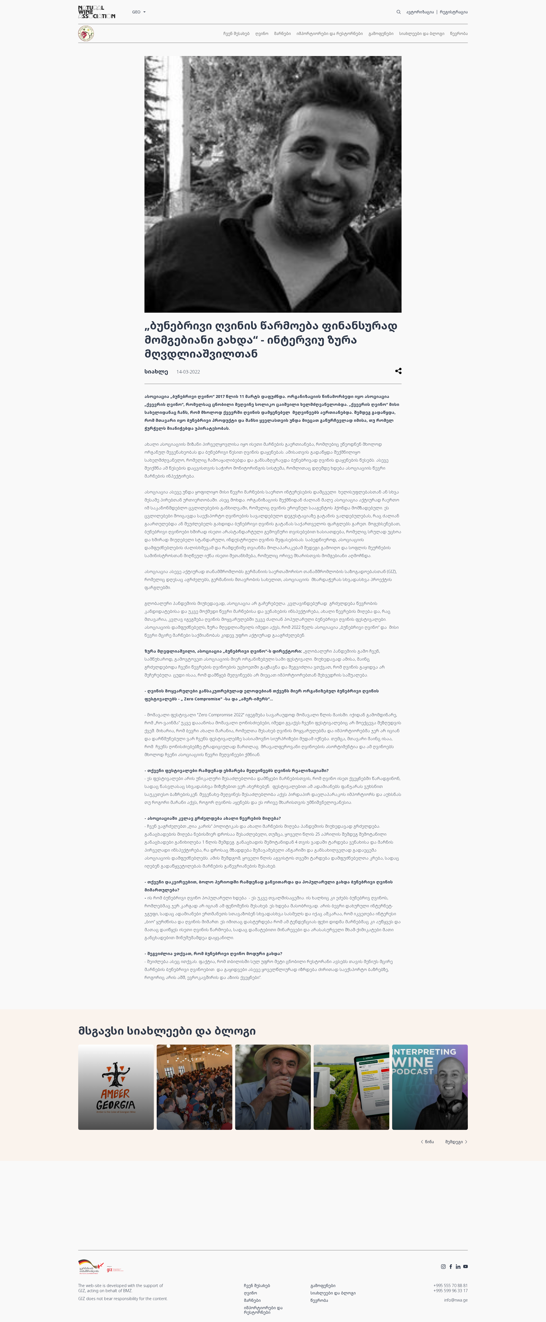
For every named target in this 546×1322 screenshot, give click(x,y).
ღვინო (261, 33)
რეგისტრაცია (454, 11)
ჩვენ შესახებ (237, 33)
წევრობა (459, 33)
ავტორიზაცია (420, 11)
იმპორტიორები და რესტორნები (330, 33)
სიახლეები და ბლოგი (421, 33)
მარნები (282, 33)
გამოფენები (381, 33)
